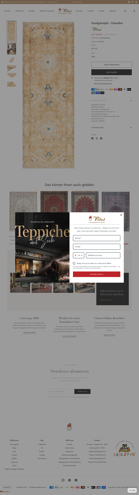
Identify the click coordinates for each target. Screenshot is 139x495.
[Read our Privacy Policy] (119, 266)
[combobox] (78, 255)
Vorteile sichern (96, 274)
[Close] (121, 215)
